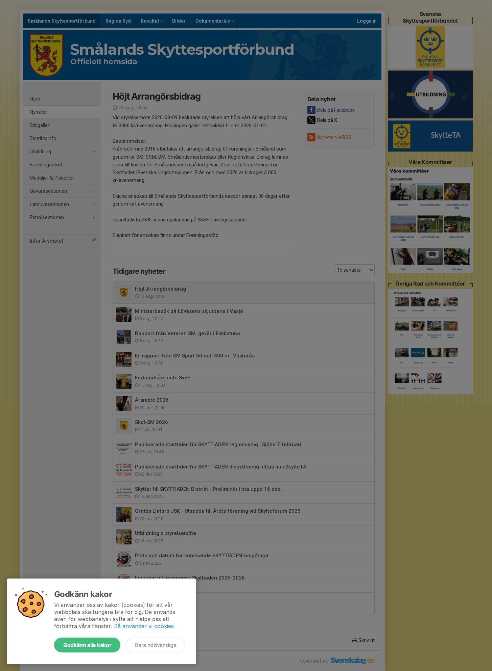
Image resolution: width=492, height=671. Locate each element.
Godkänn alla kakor (87, 645)
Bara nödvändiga (155, 645)
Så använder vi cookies (144, 626)
